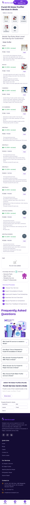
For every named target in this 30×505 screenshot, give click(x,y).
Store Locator (5, 455)
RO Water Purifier (6, 466)
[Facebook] (3, 434)
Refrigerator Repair (7, 472)
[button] (5, 502)
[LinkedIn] (11, 434)
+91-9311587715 (22, 2)
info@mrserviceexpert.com (11, 492)
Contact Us (5, 452)
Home (3, 443)
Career (4, 449)
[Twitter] (7, 434)
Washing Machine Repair (8, 469)
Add (24, 52)
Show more (7, 396)
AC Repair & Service (7, 463)
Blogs (3, 446)
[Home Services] (7, 2)
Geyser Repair (6, 475)
